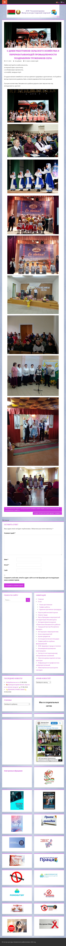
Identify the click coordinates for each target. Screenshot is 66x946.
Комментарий (9, 533)
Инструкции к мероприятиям (48, 632)
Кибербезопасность (12, 682)
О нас (40, 601)
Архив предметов (44, 636)
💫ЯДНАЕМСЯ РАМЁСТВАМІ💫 (16, 689)
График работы (44, 607)
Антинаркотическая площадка (48, 639)
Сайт (6, 570)
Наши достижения (45, 605)
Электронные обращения (13, 771)
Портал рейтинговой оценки (48, 612)
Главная (41, 599)
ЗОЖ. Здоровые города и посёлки (49, 646)
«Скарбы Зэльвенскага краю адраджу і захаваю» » (47, 513)
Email (6, 565)
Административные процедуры (50, 609)
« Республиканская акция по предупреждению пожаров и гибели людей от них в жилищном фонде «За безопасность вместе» (32, 509)
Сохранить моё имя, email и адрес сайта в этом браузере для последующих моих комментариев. (31, 579)
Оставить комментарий (31, 61)
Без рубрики (18, 61)
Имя (6, 559)
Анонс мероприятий (45, 634)
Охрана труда (42, 615)
